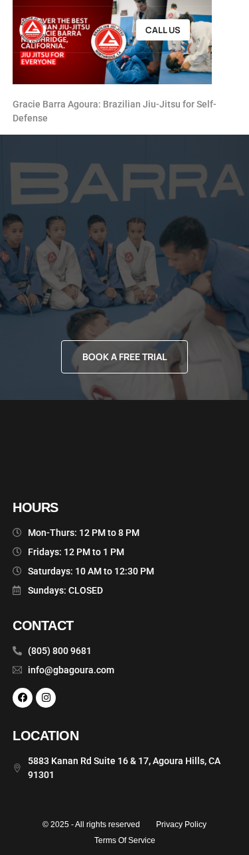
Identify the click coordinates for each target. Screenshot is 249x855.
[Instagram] (46, 698)
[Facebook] (23, 698)
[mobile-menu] (216, 30)
